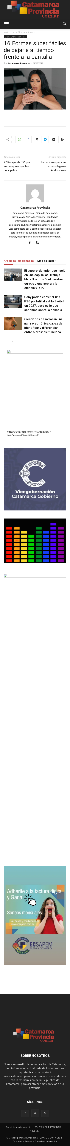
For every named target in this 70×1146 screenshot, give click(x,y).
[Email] (53, 139)
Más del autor (46, 261)
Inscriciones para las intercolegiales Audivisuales (53, 166)
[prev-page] (6, 341)
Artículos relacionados (19, 261)
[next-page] (12, 341)
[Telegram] (45, 139)
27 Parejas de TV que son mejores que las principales (17, 166)
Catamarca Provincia (19, 63)
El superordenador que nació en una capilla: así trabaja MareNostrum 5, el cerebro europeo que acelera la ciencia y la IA (45, 279)
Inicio (6, 32)
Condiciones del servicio (18, 1127)
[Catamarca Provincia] (35, 9)
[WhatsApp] (19, 139)
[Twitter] (36, 139)
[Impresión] (62, 139)
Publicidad (35, 1131)
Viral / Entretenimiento (24, 32)
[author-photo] (35, 202)
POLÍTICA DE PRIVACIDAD (48, 1127)
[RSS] (39, 243)
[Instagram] (35, 1113)
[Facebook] (28, 139)
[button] (6, 24)
